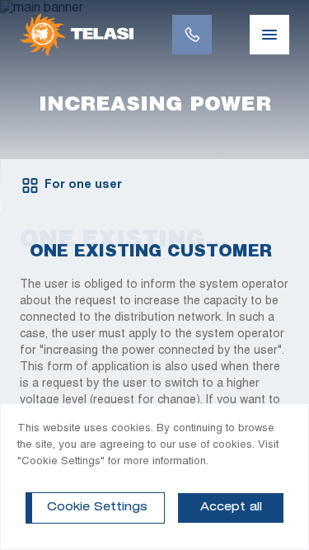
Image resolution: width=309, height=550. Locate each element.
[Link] (192, 34)
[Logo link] (76, 34)
